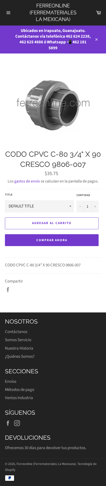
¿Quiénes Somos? (20, 356)
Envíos (10, 381)
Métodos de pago (19, 390)
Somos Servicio (18, 340)
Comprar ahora (51, 240)
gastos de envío (27, 181)
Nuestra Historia (19, 348)
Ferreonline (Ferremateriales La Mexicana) (53, 12)
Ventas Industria (19, 398)
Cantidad (83, 195)
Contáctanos (16, 332)
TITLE (9, 195)
